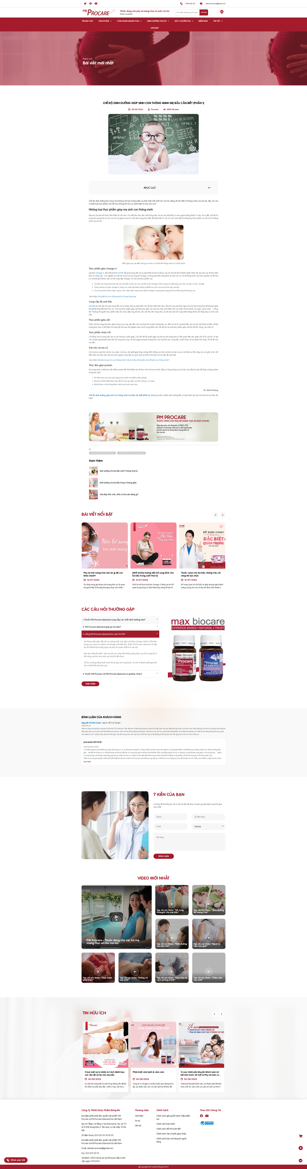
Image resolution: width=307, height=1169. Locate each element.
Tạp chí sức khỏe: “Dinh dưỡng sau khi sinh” (172, 945)
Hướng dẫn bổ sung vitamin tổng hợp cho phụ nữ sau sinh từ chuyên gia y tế (153, 574)
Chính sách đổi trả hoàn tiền (168, 1128)
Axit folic (92, 306)
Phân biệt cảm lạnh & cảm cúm (148, 1072)
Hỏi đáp (155, 28)
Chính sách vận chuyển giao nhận (171, 1133)
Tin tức (216, 21)
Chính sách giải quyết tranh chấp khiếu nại (173, 1117)
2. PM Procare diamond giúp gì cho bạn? (102, 626)
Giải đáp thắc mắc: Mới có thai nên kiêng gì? (119, 494)
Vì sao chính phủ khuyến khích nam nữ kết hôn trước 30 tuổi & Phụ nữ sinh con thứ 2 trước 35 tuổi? (200, 1075)
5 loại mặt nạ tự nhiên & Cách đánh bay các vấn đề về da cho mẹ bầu (104, 1073)
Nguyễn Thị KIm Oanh (91, 722)
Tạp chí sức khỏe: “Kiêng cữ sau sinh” (134, 978)
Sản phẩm (104, 21)
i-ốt (131, 339)
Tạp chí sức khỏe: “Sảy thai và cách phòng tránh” (172, 978)
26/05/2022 (191, 579)
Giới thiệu (139, 1115)
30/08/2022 (94, 1079)
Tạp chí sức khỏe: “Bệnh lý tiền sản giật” (207, 945)
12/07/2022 (93, 579)
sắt (95, 324)
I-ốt (90, 336)
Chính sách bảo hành (165, 1123)
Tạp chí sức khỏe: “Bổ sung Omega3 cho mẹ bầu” (170, 911)
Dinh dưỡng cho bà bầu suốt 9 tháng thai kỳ (119, 471)
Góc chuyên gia (182, 21)
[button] (90, 683)
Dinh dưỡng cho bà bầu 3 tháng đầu (102, 453)
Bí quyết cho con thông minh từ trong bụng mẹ (117, 296)
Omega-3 (99, 273)
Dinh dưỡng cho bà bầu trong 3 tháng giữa (118, 482)
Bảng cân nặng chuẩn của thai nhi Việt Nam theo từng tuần (200, 574)
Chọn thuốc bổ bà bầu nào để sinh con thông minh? (148, 360)
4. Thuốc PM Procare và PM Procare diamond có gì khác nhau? (112, 673)
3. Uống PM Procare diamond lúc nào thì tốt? (104, 634)
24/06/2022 (142, 579)
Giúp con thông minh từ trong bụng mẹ (131, 453)
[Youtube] (96, 3)
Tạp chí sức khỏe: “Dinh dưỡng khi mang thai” (209, 911)
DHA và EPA (118, 273)
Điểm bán (203, 21)
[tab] (120, 619)
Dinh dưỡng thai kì (157, 21)
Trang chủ (87, 21)
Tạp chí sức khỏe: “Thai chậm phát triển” (97, 978)
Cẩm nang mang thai (128, 21)
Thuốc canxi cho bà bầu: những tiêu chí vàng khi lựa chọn (103, 574)
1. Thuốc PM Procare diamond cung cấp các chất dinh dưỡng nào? (114, 619)
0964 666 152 (18, 1160)
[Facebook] (90, 3)
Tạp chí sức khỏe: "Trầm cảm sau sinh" (208, 978)
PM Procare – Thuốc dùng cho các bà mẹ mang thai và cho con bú (113, 941)
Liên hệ (138, 1125)
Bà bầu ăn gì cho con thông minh (111, 360)
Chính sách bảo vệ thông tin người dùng (171, 1140)
